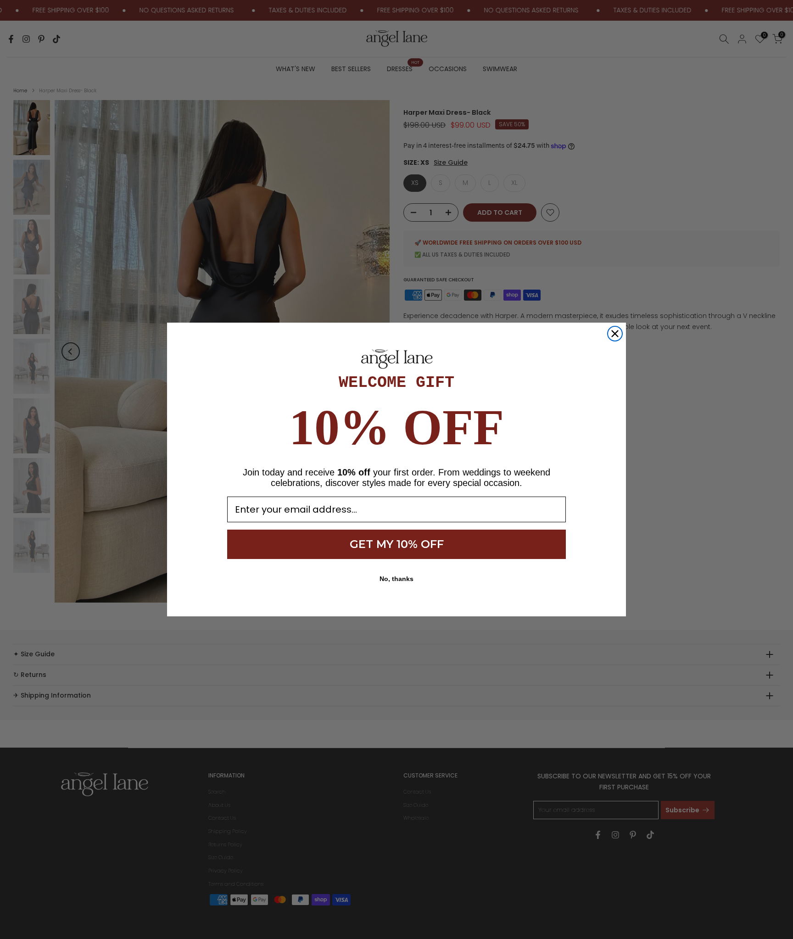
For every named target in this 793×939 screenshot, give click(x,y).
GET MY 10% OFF (397, 544)
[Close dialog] (615, 333)
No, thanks (396, 578)
